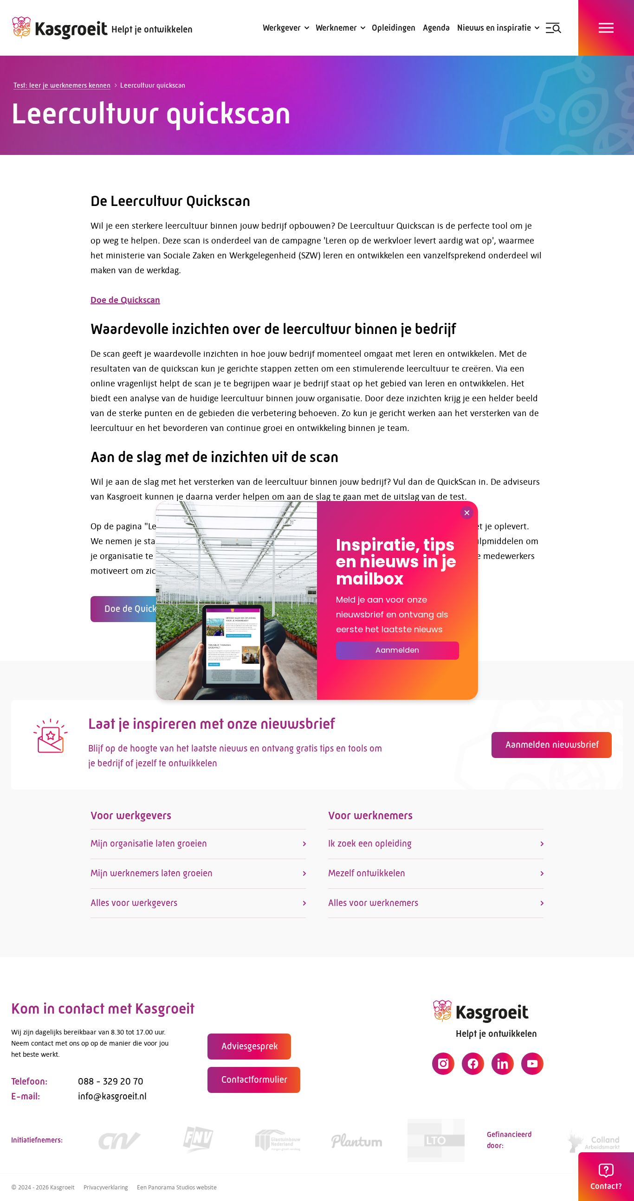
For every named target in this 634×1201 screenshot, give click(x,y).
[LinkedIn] (503, 1064)
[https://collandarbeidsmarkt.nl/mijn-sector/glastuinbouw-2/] (594, 1140)
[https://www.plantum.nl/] (356, 1140)
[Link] (277, 1140)
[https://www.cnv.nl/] (119, 1140)
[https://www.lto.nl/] (436, 1140)
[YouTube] (532, 1064)
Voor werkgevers (131, 815)
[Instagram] (443, 1064)
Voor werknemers (370, 815)
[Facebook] (473, 1064)
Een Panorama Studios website (177, 1187)
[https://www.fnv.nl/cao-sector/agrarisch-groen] (198, 1140)
